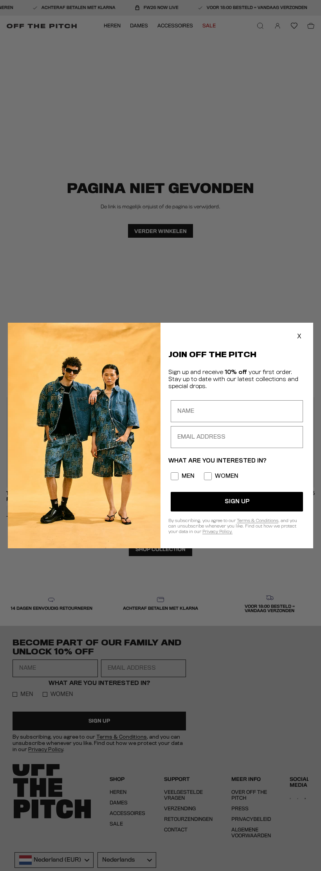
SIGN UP (237, 501)
